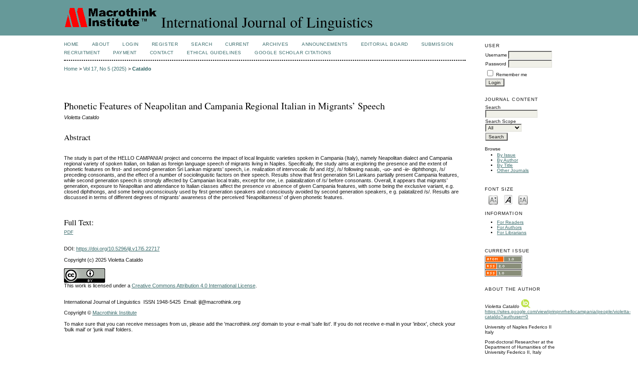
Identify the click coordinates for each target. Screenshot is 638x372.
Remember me (511, 74)
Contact (162, 52)
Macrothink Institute (114, 312)
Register (165, 44)
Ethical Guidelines (214, 52)
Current (237, 44)
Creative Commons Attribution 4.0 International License (193, 285)
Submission (437, 44)
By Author (507, 160)
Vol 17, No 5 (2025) (105, 69)
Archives (275, 44)
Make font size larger (523, 199)
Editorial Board (384, 44)
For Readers (510, 222)
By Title (505, 165)
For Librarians (511, 232)
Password (495, 63)
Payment (125, 52)
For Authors (509, 227)
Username (496, 54)
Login (130, 44)
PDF (68, 232)
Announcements (325, 44)
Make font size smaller (493, 199)
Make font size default (508, 199)
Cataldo (141, 69)
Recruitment (82, 52)
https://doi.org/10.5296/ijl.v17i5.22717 (118, 248)
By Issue (506, 154)
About (101, 44)
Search (201, 44)
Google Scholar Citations (293, 52)
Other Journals (513, 170)
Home (71, 44)
